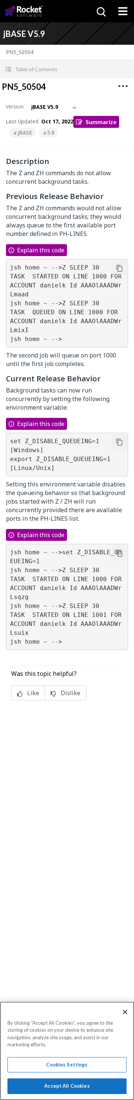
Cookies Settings (66, 1065)
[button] (67, 69)
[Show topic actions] (122, 86)
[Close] (125, 1012)
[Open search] (100, 11)
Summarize (101, 121)
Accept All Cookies (66, 1086)
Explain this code (40, 250)
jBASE (24, 132)
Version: (15, 106)
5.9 (50, 132)
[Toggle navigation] (122, 11)
